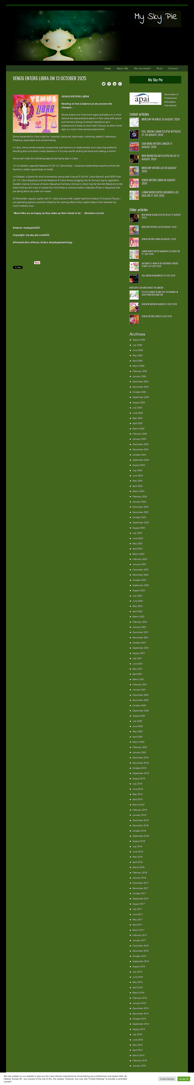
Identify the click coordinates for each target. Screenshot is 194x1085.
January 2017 (139, 940)
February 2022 (140, 621)
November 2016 (141, 950)
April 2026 (137, 360)
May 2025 (137, 418)
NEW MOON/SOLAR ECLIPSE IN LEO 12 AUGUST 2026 (161, 157)
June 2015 (138, 1039)
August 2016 (139, 966)
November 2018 (141, 825)
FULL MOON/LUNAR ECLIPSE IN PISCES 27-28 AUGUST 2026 (161, 133)
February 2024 (140, 496)
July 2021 (137, 658)
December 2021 (141, 632)
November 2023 (141, 512)
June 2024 (138, 475)
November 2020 (141, 700)
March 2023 (138, 553)
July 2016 (137, 971)
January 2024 (139, 501)
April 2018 (137, 862)
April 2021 (137, 674)
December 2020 (141, 694)
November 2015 (141, 1013)
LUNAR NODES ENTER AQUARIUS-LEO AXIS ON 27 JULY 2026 (160, 194)
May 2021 (137, 668)
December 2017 (141, 882)
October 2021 (139, 642)
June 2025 (138, 412)
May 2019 (137, 794)
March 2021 (138, 679)
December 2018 (141, 820)
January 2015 (139, 1065)
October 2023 (139, 517)
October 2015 (139, 1018)
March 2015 (138, 1055)
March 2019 (138, 804)
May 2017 (137, 919)
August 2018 (139, 841)
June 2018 (138, 851)
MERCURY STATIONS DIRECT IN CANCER (146, 287)
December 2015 (141, 1008)
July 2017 (137, 909)
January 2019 (139, 815)
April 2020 (137, 736)
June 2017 (138, 914)
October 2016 (139, 956)
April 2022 (137, 611)
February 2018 (140, 872)
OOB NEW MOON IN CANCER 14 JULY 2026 (159, 304)
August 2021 (139, 653)
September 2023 (141, 522)
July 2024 (137, 470)
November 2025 (141, 386)
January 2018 (139, 877)
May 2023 (137, 543)
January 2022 (139, 627)
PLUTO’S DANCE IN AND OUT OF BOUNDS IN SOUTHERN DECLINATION (160, 293)
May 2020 (137, 731)
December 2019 (141, 757)
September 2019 (141, 773)
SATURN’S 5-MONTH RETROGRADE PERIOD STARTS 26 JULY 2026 (160, 265)
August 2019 (139, 778)
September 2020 (141, 710)
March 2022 (138, 616)
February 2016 (140, 997)
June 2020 (138, 726)
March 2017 (138, 930)
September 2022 (141, 585)
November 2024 (141, 449)
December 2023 (141, 506)
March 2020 (138, 741)
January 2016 (139, 1003)
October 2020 (139, 705)
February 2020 (140, 747)
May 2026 (137, 355)
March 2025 (138, 428)
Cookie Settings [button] (167, 1078)
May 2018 (137, 856)
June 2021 (138, 663)
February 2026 (140, 371)
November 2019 (141, 762)
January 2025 (139, 438)
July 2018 (137, 846)
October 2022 (139, 580)
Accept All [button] (183, 1078)
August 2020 (139, 715)
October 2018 (139, 830)
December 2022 (141, 569)
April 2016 (137, 987)
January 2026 (139, 376)
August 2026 (139, 339)
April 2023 (137, 548)
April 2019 (137, 799)
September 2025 (141, 397)
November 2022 (141, 574)
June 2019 (138, 789)
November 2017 (141, 888)
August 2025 (139, 402)
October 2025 (139, 392)
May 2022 (137, 606)
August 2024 (139, 465)
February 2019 (140, 809)
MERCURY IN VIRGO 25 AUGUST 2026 (161, 119)
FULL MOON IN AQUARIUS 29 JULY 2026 (158, 275)
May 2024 (137, 480)
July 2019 (137, 783)
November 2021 (141, 637)
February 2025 (140, 433)
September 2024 (141, 459)
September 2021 (141, 647)
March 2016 (138, 992)
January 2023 (139, 564)
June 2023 (138, 538)
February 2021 (140, 684)
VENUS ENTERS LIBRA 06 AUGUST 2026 (159, 181)
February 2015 (140, 1060)
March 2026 (138, 365)
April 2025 (137, 423)
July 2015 (137, 1034)
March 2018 (138, 867)
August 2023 (139, 527)
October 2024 (139, 454)
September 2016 (141, 961)
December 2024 (141, 444)
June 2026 (138, 350)
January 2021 (139, 689)
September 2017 (141, 898)
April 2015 (137, 1050)
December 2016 (141, 945)
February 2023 (140, 559)
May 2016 (137, 982)
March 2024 (138, 491)
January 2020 (139, 752)
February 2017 (140, 935)
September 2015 (141, 1023)
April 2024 (137, 486)
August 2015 (139, 1029)
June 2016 (138, 976)
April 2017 (137, 924)
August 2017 (139, 903)
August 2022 (139, 590)
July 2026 (137, 345)
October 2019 (139, 768)
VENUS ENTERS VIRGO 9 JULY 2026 (157, 316)
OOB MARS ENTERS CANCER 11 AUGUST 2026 (157, 145)
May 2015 (137, 1044)
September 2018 (141, 835)
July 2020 (137, 721)
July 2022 (137, 595)
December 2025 (141, 381)
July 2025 (137, 407)
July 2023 (137, 533)
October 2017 (139, 893)
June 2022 (138, 600)
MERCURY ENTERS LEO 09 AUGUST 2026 (159, 169)
